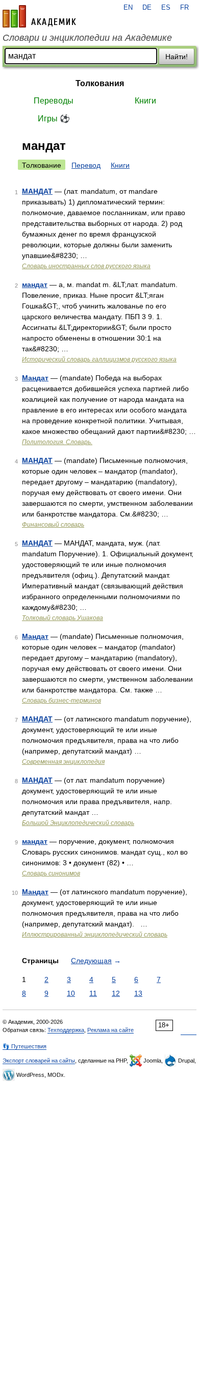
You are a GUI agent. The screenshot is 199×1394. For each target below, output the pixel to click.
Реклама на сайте (110, 1030)
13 (138, 993)
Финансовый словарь (53, 524)
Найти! (176, 57)
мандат (34, 284)
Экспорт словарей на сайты (39, 1060)
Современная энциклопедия (63, 761)
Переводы (53, 100)
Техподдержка (65, 1030)
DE (147, 7)
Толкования (100, 83)
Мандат (35, 378)
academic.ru (39, 16)
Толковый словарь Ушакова (62, 618)
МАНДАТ (37, 191)
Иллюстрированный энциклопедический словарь (94, 934)
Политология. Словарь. (57, 442)
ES (165, 7)
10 (71, 993)
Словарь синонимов (51, 873)
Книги (145, 100)
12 (116, 993)
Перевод (86, 165)
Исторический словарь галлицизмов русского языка (99, 359)
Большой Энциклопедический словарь (78, 823)
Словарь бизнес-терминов (61, 700)
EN (128, 7)
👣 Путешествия (24, 1046)
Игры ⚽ (54, 118)
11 (93, 993)
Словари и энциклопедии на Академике (87, 38)
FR (184, 7)
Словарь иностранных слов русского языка (86, 266)
